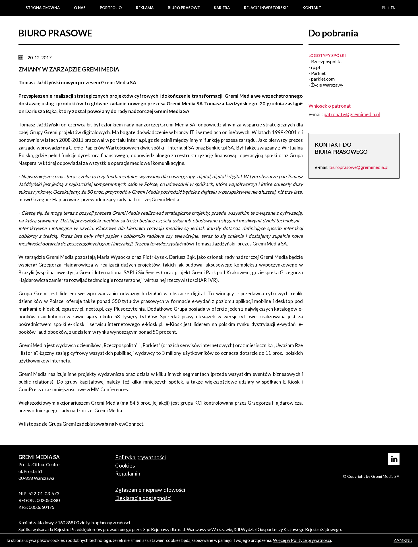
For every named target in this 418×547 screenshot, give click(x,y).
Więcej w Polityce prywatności (302, 540)
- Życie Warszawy (326, 84)
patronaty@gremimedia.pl (352, 114)
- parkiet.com (322, 78)
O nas (80, 7)
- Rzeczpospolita (325, 61)
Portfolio (111, 7)
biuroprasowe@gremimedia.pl (358, 167)
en (393, 7)
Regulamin (127, 473)
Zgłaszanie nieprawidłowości (150, 489)
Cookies (125, 465)
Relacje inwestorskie (266, 7)
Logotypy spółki (327, 55)
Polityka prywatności (140, 457)
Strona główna (43, 7)
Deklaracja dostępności (143, 498)
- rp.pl (314, 67)
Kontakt (312, 7)
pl (384, 7)
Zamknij (403, 540)
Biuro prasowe (184, 7)
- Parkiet (317, 73)
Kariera (222, 7)
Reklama (145, 7)
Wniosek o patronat (330, 106)
